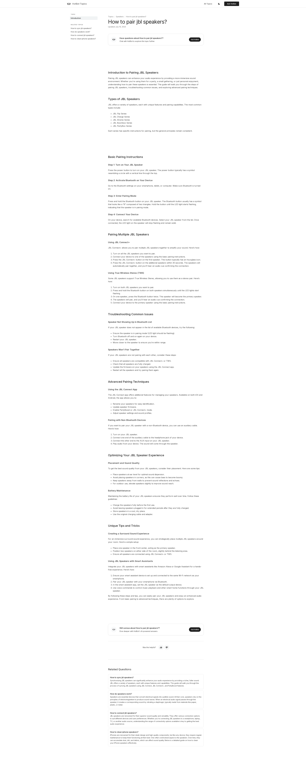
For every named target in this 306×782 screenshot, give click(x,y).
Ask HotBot (231, 4)
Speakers (120, 17)
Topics (110, 17)
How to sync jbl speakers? (81, 28)
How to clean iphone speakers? (83, 39)
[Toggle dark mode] (219, 3)
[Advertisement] (155, 56)
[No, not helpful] (166, 647)
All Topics (208, 4)
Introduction (76, 18)
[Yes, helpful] (161, 647)
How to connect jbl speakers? (82, 35)
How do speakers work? (80, 32)
